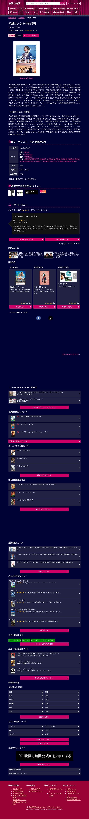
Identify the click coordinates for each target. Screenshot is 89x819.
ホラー (47, 734)
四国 (46, 707)
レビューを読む (74, 12)
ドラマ (11, 30)
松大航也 (26, 161)
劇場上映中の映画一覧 (44, 475)
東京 (10, 692)
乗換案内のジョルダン (37, 807)
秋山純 (26, 152)
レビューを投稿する (62, 239)
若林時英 (64, 159)
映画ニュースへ (44, 571)
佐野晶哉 (50, 159)
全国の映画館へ (44, 717)
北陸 (46, 703)
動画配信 (34, 35)
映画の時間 (12, 18)
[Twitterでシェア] (50, 318)
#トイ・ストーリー (37, 640)
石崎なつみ (53, 161)
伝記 (16, 30)
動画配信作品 (59, 12)
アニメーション (50, 726)
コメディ (12, 734)
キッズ (47, 730)
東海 (46, 696)
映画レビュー (44, 630)
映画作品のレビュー (19, 800)
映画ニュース (30, 12)
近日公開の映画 (59, 8)
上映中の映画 (30, 8)
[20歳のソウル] (11, 193)
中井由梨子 (28, 155)
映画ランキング (74, 8)
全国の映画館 (35, 789)
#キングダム (50, 640)
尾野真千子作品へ (67, 307)
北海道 (11, 699)
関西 (10, 696)
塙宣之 (32, 161)
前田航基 (57, 159)
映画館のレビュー (37, 791)
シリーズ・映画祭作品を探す (44, 644)
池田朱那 (45, 161)
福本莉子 (43, 159)
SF (10, 730)
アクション (12, 726)
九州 (10, 711)
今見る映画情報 (72, 798)
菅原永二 (38, 161)
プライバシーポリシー (54, 807)
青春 (21, 30)
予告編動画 (45, 12)
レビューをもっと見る (26, 239)
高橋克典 (66, 161)
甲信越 (11, 703)
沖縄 (46, 711)
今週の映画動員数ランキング (18, 441)
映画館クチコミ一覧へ (44, 739)
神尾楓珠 (27, 159)
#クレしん (25, 640)
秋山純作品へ (20, 307)
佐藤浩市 (73, 161)
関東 (46, 692)
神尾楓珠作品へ (44, 307)
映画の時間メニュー (15, 8)
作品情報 (21, 18)
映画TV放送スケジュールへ (44, 678)
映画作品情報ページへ (16, 769)
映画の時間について (44, 764)
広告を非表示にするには (70, 354)
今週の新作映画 (45, 8)
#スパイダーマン (14, 640)
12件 (31, 31)
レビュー (26, 35)
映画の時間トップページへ (17, 773)
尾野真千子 (35, 159)
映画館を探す (16, 12)
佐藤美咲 (71, 159)
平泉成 (60, 161)
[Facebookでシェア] (38, 318)
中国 (10, 707)
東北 (46, 699)
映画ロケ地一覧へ (43, 743)
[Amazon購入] (26, 78)
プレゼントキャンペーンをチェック (44, 407)
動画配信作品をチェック (44, 509)
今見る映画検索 (73, 3)
